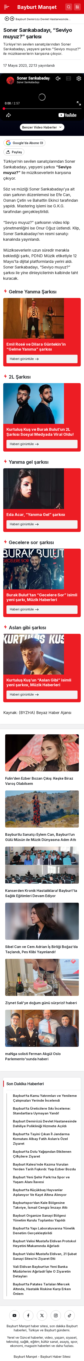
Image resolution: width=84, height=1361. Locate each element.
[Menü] (6, 6)
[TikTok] (69, 1315)
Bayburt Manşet (37, 7)
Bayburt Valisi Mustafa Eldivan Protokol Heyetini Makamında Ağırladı (44, 1243)
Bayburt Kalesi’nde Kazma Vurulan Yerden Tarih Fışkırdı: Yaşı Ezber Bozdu (44, 1166)
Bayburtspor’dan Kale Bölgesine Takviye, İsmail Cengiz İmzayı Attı (40, 1205)
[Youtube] (14, 1315)
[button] (77, 6)
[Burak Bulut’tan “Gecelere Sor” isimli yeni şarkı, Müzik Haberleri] (42, 583)
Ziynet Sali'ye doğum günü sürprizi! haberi (41, 1003)
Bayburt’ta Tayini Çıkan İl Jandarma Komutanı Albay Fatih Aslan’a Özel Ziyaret (41, 1139)
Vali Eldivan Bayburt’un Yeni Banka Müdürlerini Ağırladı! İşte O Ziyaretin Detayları (42, 1271)
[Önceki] (6, 19)
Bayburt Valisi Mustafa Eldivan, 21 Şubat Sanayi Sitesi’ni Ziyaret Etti (45, 1256)
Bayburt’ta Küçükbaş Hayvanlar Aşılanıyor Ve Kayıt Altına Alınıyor (40, 1192)
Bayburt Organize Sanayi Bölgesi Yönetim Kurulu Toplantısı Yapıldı (39, 1217)
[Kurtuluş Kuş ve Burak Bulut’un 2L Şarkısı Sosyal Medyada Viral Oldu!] (42, 417)
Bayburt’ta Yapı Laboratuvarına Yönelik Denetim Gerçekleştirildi (44, 1230)
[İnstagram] (56, 1315)
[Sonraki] (12, 19)
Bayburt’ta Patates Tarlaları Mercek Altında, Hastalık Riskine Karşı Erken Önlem (42, 1289)
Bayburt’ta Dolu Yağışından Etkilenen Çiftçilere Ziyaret (42, 1154)
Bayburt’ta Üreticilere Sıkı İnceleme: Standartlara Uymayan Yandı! (42, 1110)
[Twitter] (42, 1315)
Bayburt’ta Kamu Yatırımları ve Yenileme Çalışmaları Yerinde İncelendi (45, 1098)
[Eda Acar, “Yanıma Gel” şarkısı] (42, 500)
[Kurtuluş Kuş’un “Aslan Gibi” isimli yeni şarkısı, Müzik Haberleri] (42, 668)
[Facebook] (28, 1315)
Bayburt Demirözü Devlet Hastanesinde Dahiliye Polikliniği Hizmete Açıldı (45, 1123)
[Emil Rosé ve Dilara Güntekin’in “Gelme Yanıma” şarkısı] (42, 332)
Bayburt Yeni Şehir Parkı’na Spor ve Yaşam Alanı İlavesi (41, 1179)
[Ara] (68, 6)
